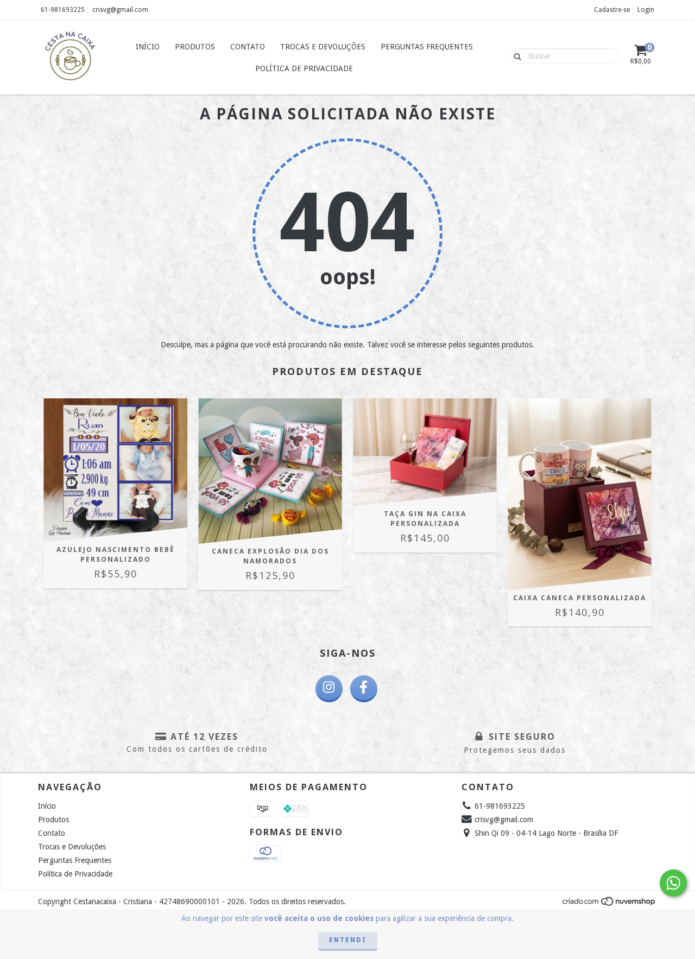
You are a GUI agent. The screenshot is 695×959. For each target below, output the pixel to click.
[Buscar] (515, 55)
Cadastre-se (612, 10)
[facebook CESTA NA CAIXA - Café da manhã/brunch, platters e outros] (363, 688)
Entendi (348, 940)
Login (645, 10)
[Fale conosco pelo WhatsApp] (673, 883)
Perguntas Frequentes (427, 46)
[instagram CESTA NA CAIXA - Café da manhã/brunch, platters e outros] (329, 688)
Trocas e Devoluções (322, 46)
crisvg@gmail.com (120, 10)
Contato (247, 46)
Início (148, 46)
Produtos (195, 46)
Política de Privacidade (304, 68)
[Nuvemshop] (609, 904)
